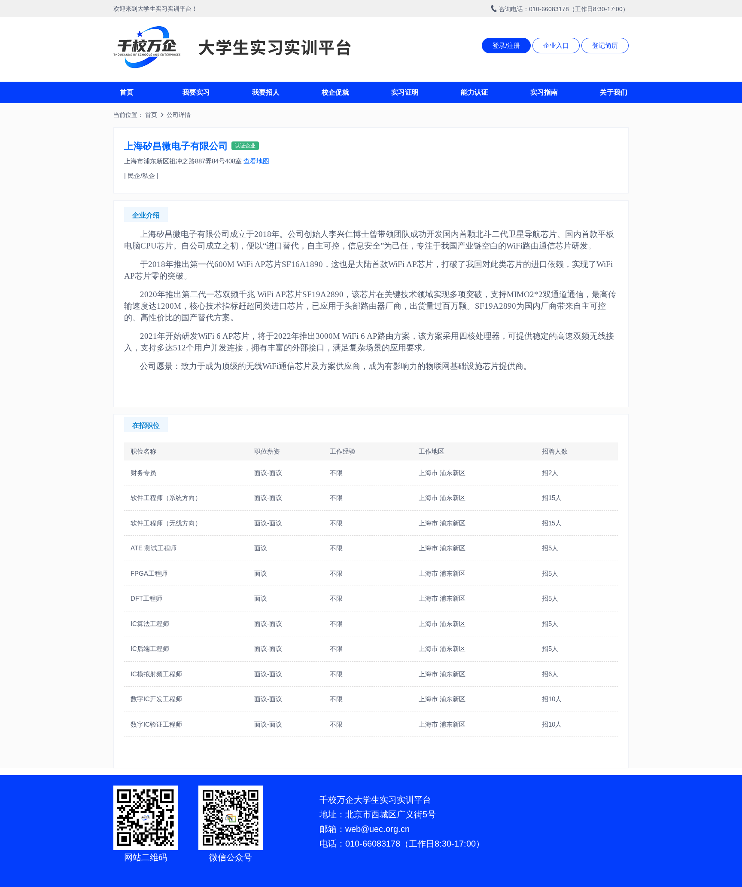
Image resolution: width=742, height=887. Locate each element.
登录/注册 (506, 45)
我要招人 (266, 92)
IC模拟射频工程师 (156, 674)
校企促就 (335, 92)
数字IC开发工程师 (156, 699)
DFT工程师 (146, 598)
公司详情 (179, 114)
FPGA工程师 (149, 573)
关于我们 (613, 92)
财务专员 (143, 472)
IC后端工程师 (150, 648)
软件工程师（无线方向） (166, 523)
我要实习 (196, 92)
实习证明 (405, 92)
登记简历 (605, 45)
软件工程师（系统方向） (166, 497)
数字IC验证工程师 (156, 724)
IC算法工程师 (150, 623)
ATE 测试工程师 (153, 548)
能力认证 (474, 92)
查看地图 (256, 161)
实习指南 (544, 92)
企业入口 (556, 45)
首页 (127, 92)
